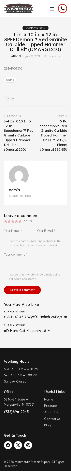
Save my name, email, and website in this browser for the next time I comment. (35, 243)
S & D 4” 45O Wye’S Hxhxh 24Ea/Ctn (35, 317)
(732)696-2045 (16, 411)
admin (14, 189)
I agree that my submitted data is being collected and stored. (34, 277)
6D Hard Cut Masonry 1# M (27, 331)
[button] (52, 8)
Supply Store (35, 27)
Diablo (10, 79)
